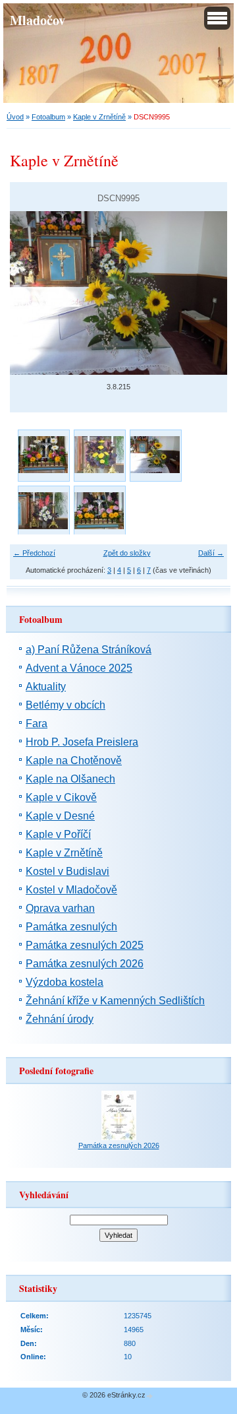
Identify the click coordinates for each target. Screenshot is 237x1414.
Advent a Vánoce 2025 (79, 668)
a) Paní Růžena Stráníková (88, 649)
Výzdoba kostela (64, 982)
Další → (211, 553)
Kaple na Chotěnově (74, 760)
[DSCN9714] (99, 455)
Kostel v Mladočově (71, 889)
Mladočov (37, 20)
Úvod (15, 117)
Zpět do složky (127, 553)
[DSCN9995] (155, 455)
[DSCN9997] (99, 511)
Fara (36, 723)
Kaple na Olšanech (70, 779)
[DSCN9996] (43, 511)
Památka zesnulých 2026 (85, 963)
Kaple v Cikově (61, 797)
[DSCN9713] (43, 455)
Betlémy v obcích (65, 705)
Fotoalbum (48, 117)
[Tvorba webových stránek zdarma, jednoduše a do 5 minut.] (150, 1396)
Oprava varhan (60, 908)
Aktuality (46, 686)
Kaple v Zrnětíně (99, 117)
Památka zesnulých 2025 (85, 945)
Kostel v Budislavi (67, 871)
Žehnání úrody (59, 1019)
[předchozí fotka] (31, 293)
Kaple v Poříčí (58, 834)
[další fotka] (206, 293)
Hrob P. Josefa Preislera (82, 742)
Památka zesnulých (71, 926)
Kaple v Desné (60, 815)
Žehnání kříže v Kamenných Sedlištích (115, 1000)
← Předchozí (34, 553)
